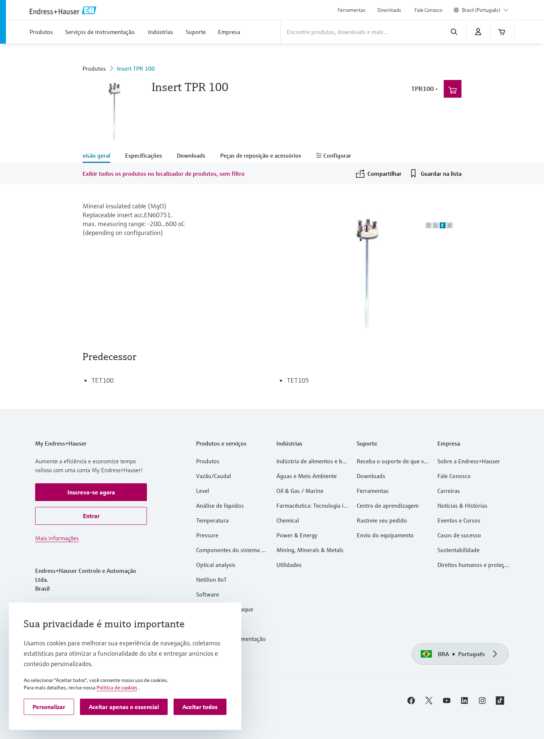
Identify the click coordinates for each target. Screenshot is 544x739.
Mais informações (56, 538)
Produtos (94, 68)
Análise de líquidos (220, 505)
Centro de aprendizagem (388, 505)
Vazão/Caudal (213, 476)
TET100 (102, 380)
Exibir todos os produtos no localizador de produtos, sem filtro (164, 173)
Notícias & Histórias (462, 505)
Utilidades (289, 564)
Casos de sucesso (459, 535)
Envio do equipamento (385, 535)
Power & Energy (296, 535)
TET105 (298, 380)
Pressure (207, 535)
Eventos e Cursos (458, 520)
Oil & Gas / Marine (299, 490)
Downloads (389, 10)
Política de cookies (117, 687)
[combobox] (485, 10)
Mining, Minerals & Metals (309, 550)
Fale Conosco (428, 10)
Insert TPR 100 (136, 68)
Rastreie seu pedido (382, 520)
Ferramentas (352, 10)
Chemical (287, 520)
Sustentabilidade (458, 550)
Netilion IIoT (211, 579)
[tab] (100, 156)
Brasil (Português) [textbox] (481, 10)
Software (207, 594)
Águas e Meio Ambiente (306, 476)
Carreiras (448, 490)
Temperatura (212, 520)
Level (202, 490)
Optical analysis (215, 564)
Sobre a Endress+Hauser (468, 461)
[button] (91, 492)
